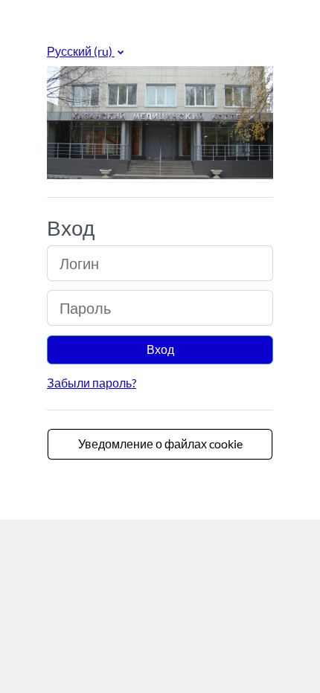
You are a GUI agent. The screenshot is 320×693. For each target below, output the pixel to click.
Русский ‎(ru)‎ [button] (81, 51)
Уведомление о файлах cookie (160, 443)
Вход (160, 349)
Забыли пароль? (91, 382)
